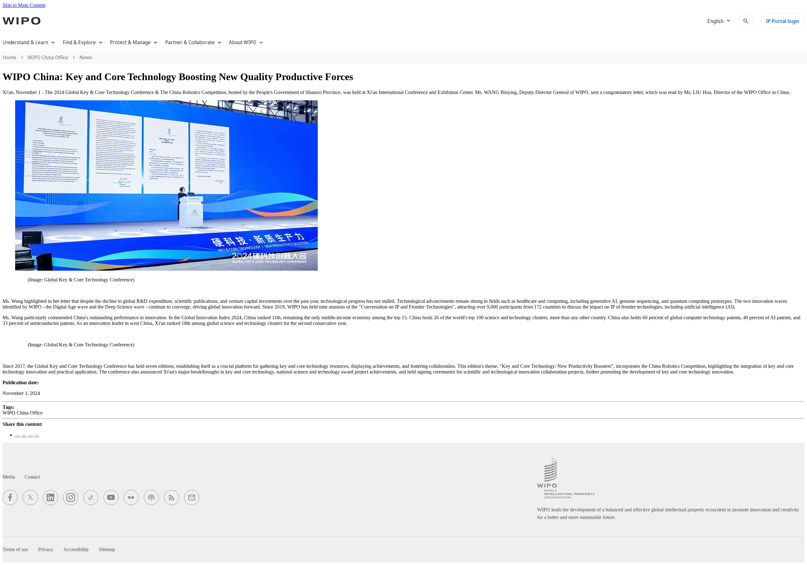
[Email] (36, 437)
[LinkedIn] (30, 437)
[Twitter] (23, 437)
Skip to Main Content (24, 5)
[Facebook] (17, 437)
